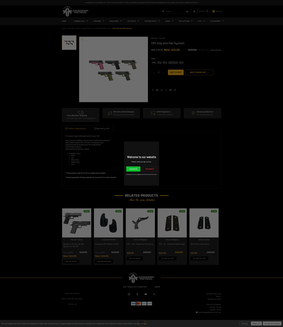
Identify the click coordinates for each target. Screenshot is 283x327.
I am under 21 (149, 169)
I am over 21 (133, 169)
